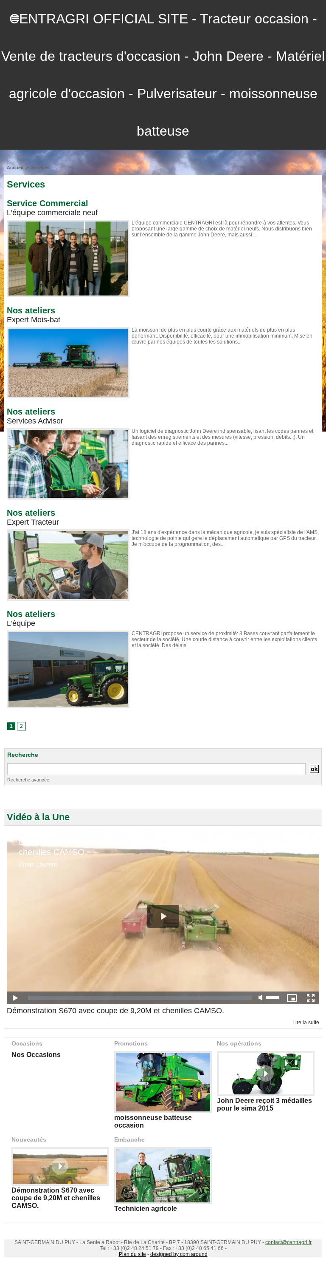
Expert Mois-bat (33, 319)
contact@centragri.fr (288, 1242)
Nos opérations (239, 1043)
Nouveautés (28, 1139)
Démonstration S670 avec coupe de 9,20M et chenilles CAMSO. (115, 1010)
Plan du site (132, 1254)
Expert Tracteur (33, 522)
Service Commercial (47, 203)
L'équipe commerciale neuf (52, 212)
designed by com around (179, 1254)
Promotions (131, 1043)
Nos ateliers (31, 310)
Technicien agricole (145, 1208)
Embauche (129, 1139)
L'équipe (21, 623)
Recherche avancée (28, 779)
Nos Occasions (36, 1054)
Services (40, 167)
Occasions (26, 1043)
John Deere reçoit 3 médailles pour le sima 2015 (264, 1104)
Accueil (15, 167)
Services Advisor (35, 421)
